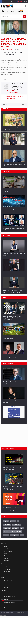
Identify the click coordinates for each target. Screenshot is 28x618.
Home (5, 546)
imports (22, 96)
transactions (7, 528)
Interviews (6, 567)
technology (15, 528)
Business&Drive (16, 524)
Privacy (5, 607)
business (6, 521)
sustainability (7, 524)
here (13, 74)
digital (21, 528)
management (14, 535)
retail (21, 535)
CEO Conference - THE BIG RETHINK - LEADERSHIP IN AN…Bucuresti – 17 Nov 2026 (11, 509)
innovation (6, 531)
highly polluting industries (9, 98)
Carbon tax (9, 96)
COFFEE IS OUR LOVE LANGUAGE (10, 273)
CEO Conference (8, 580)
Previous (5, 104)
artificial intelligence (16, 531)
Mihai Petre (16, 96)
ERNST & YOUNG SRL (7, 49)
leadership (6, 535)
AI (18, 521)
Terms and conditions (9, 602)
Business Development (9, 596)
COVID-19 (12, 521)
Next (23, 104)
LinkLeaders (7, 594)
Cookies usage (7, 605)
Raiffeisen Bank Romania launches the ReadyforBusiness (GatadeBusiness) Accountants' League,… (12, 318)
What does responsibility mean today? (12, 146)
